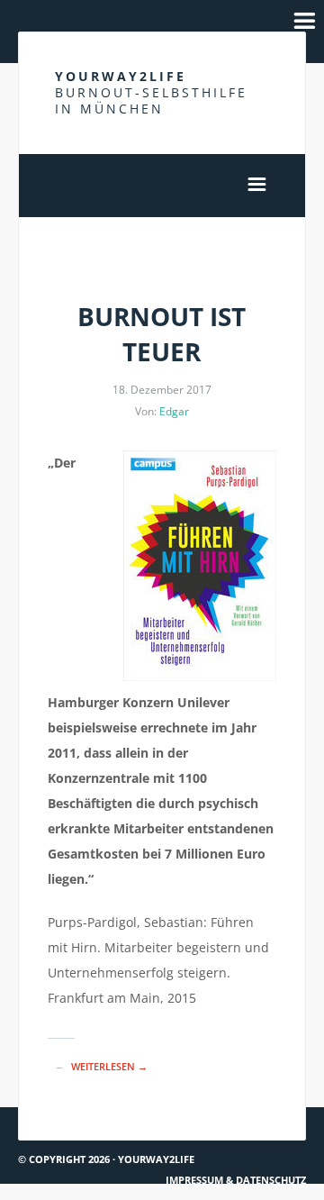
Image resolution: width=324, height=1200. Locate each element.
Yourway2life (151, 92)
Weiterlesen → (109, 1066)
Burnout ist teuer (161, 333)
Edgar (174, 411)
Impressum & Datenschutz (236, 1179)
